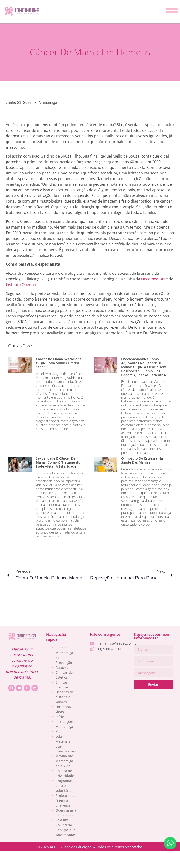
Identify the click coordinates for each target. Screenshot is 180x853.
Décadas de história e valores (65, 697)
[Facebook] (11, 688)
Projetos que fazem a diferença (65, 800)
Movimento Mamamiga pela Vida (64, 761)
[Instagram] (27, 688)
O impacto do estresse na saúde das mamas (142, 460)
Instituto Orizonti (21, 284)
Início (60, 716)
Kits (58, 731)
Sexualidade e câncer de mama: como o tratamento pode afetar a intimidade (58, 462)
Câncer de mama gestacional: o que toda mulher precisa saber (59, 363)
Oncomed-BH (153, 279)
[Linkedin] (34, 688)
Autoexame (64, 667)
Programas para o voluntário (64, 785)
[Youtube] (19, 688)
